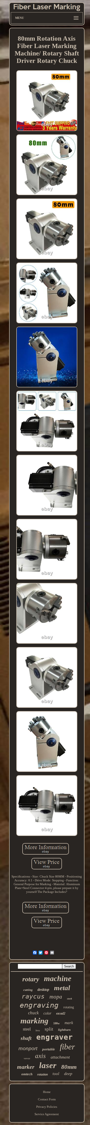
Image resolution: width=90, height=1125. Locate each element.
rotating (68, 1007)
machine (57, 978)
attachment (60, 1057)
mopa (55, 997)
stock (69, 998)
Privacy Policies (46, 1107)
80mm (69, 1067)
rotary (30, 979)
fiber (67, 1046)
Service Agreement (47, 1114)
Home (47, 1092)
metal (62, 988)
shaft (26, 1038)
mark (69, 1023)
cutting (28, 990)
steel (27, 1029)
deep (68, 1073)
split (49, 1029)
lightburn (64, 1030)
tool (56, 1073)
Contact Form (47, 1099)
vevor (27, 1058)
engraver (54, 1037)
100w (56, 1023)
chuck (33, 1012)
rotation (42, 1074)
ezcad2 (60, 1013)
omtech (26, 1074)
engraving (39, 1005)
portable (48, 1049)
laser (47, 1065)
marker (25, 1067)
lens (38, 1030)
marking (34, 1020)
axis (40, 1055)
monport (27, 1048)
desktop (43, 990)
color (47, 1013)
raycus (33, 996)
